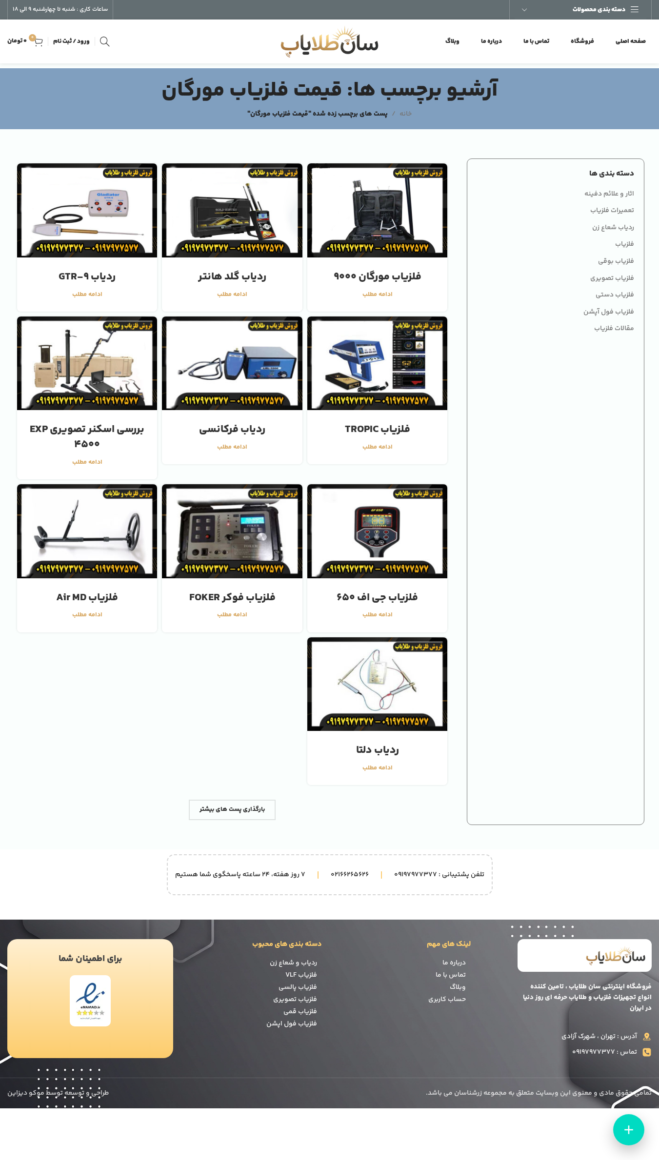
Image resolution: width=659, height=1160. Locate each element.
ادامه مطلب (377, 294)
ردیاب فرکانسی (232, 429)
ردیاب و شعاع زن (293, 963)
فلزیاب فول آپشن (608, 312)
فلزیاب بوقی (616, 262)
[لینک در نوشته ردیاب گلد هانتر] (232, 210)
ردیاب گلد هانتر (232, 277)
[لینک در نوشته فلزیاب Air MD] (87, 531)
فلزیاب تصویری (612, 279)
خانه (405, 114)
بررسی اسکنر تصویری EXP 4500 (87, 437)
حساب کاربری (447, 999)
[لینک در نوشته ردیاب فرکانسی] (232, 363)
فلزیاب (624, 245)
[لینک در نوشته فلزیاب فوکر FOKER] (232, 531)
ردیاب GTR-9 (87, 277)
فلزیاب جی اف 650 (377, 598)
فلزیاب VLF (301, 975)
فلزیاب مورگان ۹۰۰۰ (377, 277)
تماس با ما (451, 975)
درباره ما (454, 963)
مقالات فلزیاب (614, 329)
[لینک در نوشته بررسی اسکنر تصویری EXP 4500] (87, 363)
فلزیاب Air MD (87, 598)
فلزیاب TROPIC (377, 429)
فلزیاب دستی (615, 295)
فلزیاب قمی (300, 1011)
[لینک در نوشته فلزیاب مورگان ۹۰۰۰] (377, 210)
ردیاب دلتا (377, 750)
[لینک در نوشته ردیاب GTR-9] (87, 210)
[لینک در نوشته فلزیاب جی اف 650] (377, 531)
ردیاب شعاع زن (613, 228)
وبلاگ (458, 987)
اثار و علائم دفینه (609, 194)
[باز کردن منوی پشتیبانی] (628, 1129)
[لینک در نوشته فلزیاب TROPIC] (377, 363)
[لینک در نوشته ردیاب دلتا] (377, 684)
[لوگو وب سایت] (330, 41)
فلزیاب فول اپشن (291, 1024)
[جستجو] (105, 41)
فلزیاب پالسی (298, 987)
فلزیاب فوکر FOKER (232, 598)
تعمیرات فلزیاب (612, 211)
